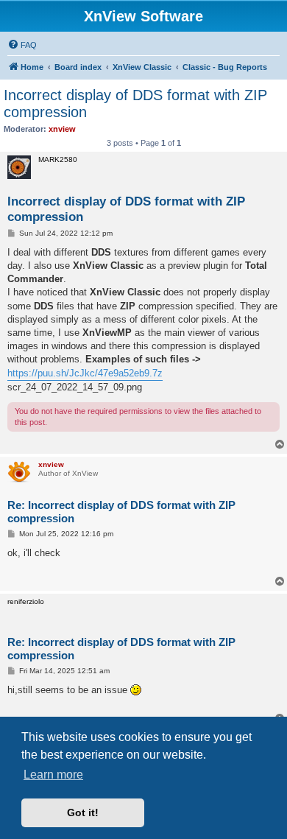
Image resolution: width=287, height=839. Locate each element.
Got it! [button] (83, 812)
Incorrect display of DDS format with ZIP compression (135, 103)
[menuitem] (22, 45)
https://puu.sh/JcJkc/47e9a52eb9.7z (85, 373)
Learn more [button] (53, 774)
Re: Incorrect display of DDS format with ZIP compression (121, 512)
